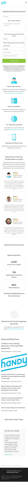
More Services (8, 454)
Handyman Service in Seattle (12, 437)
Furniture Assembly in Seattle (12, 435)
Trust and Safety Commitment (15, 93)
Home (5, 465)
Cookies (3, 477)
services (9, 465)
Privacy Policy (5, 66)
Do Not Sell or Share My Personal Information (11, 476)
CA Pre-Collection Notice (16, 475)
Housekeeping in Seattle (11, 444)
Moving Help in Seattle (10, 449)
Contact (3, 475)
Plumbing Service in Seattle (12, 451)
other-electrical (15, 465)
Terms (7, 477)
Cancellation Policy (14, 477)
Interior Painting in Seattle (11, 446)
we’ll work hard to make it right (16, 129)
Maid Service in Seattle (10, 448)
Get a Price (14, 61)
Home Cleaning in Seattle (11, 442)
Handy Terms (20, 65)
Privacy (7, 475)
